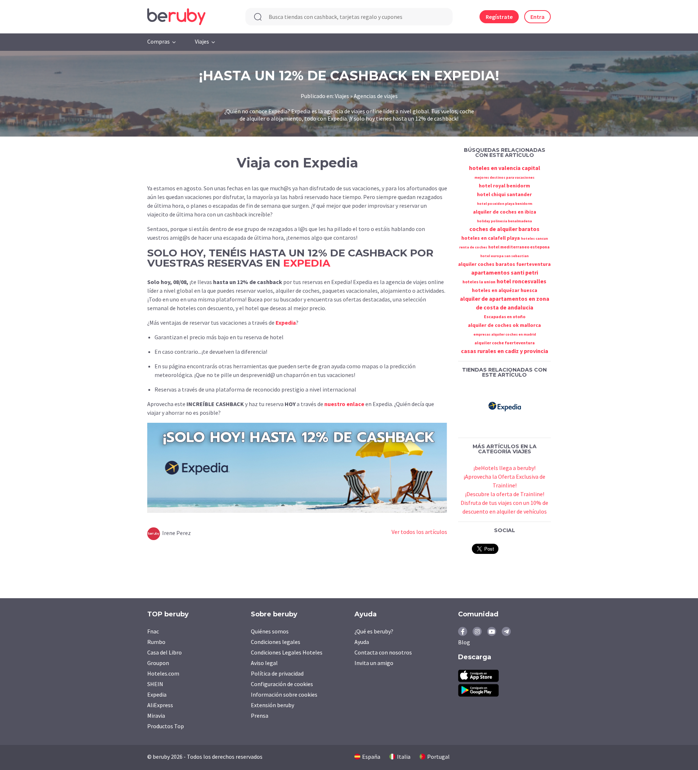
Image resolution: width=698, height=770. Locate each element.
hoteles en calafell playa (490, 238)
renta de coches (473, 247)
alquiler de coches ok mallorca (504, 325)
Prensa (259, 715)
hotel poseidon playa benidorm (504, 203)
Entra (537, 16)
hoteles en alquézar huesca (504, 290)
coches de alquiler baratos (504, 228)
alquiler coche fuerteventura (504, 342)
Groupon (158, 662)
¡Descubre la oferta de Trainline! (504, 494)
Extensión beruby (272, 705)
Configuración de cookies (282, 684)
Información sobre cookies (284, 694)
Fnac (153, 631)
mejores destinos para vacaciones (504, 177)
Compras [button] (158, 41)
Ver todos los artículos (419, 531)
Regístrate (499, 16)
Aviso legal (264, 662)
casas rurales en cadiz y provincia (504, 350)
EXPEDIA (306, 263)
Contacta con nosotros (383, 652)
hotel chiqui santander (504, 194)
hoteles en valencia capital (504, 167)
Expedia (286, 322)
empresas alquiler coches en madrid (504, 334)
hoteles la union (479, 281)
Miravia (156, 715)
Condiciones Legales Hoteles (286, 652)
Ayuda (361, 641)
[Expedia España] (504, 405)
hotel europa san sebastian (504, 256)
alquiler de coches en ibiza (504, 211)
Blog (464, 642)
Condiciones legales (275, 641)
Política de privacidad (277, 673)
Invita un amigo (373, 662)
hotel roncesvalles (521, 281)
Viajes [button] (202, 41)
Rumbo (156, 641)
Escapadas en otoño (504, 316)
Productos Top (165, 726)
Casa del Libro (164, 652)
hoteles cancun (534, 238)
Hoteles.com (163, 673)
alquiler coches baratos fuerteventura (504, 264)
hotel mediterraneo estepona (519, 247)
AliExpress (160, 705)
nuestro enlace (344, 404)
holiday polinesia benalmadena (504, 221)
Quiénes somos (270, 631)
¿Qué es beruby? (373, 631)
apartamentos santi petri (504, 272)
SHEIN (155, 684)
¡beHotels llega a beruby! (504, 467)
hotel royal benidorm (504, 185)
